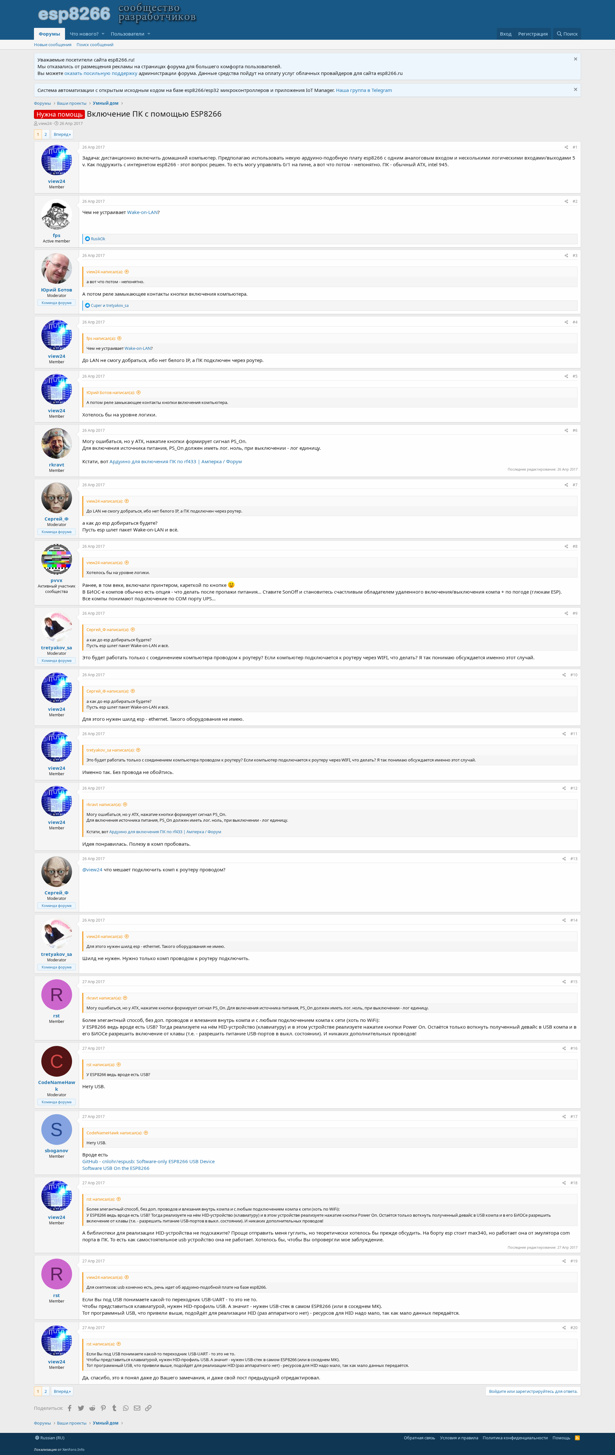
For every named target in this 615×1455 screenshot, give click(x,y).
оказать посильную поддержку (100, 73)
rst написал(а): (100, 1064)
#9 (575, 613)
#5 (575, 376)
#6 (575, 430)
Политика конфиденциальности (515, 1438)
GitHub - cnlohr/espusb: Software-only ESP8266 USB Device (148, 1161)
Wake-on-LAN (142, 212)
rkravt (56, 464)
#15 (574, 981)
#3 (575, 255)
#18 (574, 1183)
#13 (574, 858)
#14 (574, 920)
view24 (45, 123)
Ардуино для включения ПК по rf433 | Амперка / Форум (176, 461)
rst (56, 1015)
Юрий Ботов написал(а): (110, 392)
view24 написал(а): (104, 272)
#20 (574, 1327)
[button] (103, 34)
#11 (574, 733)
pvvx (56, 580)
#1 (575, 147)
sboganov (56, 1150)
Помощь (561, 1438)
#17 (574, 1116)
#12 (574, 788)
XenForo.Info (73, 1449)
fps (56, 235)
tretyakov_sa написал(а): (110, 750)
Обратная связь (419, 1438)
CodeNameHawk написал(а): (114, 1133)
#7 (575, 485)
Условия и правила (459, 1438)
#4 (575, 322)
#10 (574, 675)
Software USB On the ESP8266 (116, 1168)
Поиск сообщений (95, 44)
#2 (575, 201)
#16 (574, 1048)
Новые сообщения (52, 44)
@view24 (92, 869)
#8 (575, 546)
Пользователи (127, 33)
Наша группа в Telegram (364, 90)
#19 (574, 1261)
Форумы (49, 33)
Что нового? (84, 33)
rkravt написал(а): (103, 804)
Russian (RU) (51, 1438)
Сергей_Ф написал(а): (107, 629)
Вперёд (61, 134)
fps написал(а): (101, 338)
